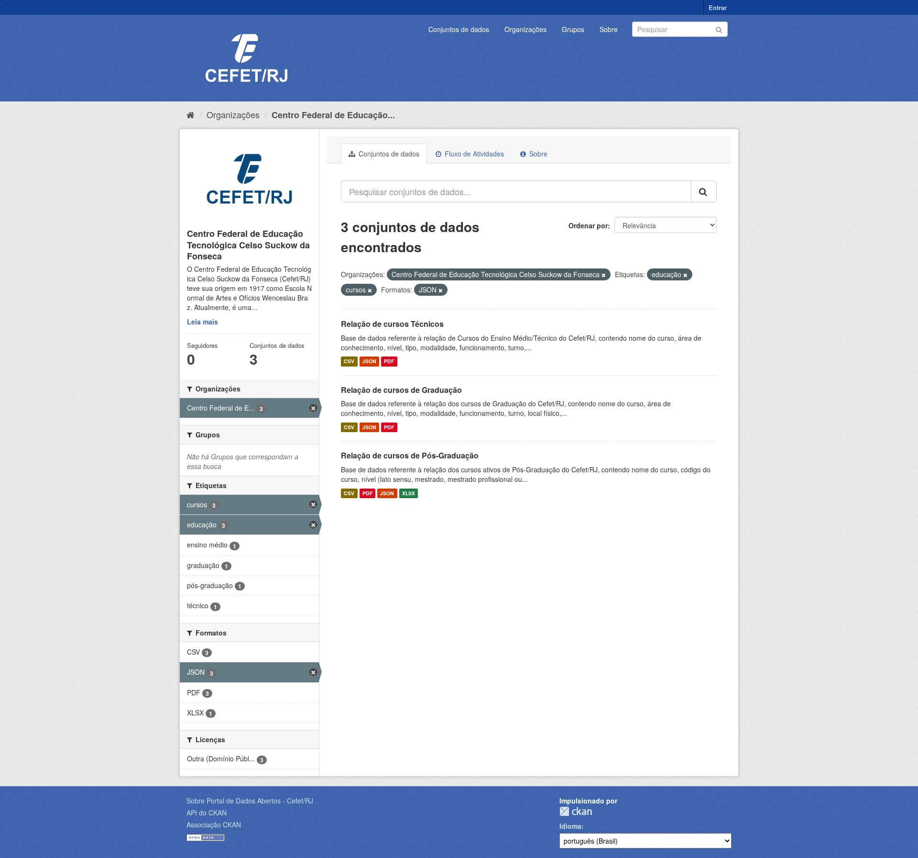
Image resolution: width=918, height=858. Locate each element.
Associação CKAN (213, 824)
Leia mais (202, 321)
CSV (349, 361)
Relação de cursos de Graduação (401, 389)
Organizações (525, 29)
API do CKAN (206, 812)
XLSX (408, 493)
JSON (369, 361)
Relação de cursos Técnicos (392, 323)
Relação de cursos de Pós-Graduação (410, 455)
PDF (389, 361)
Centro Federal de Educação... (333, 115)
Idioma (570, 826)
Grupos (573, 29)
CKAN (575, 811)
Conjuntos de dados (458, 29)
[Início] (190, 114)
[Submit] (719, 28)
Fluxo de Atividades (473, 153)
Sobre (609, 29)
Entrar (718, 7)
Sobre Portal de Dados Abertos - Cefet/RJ (249, 800)
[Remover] (603, 275)
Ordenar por (588, 225)
